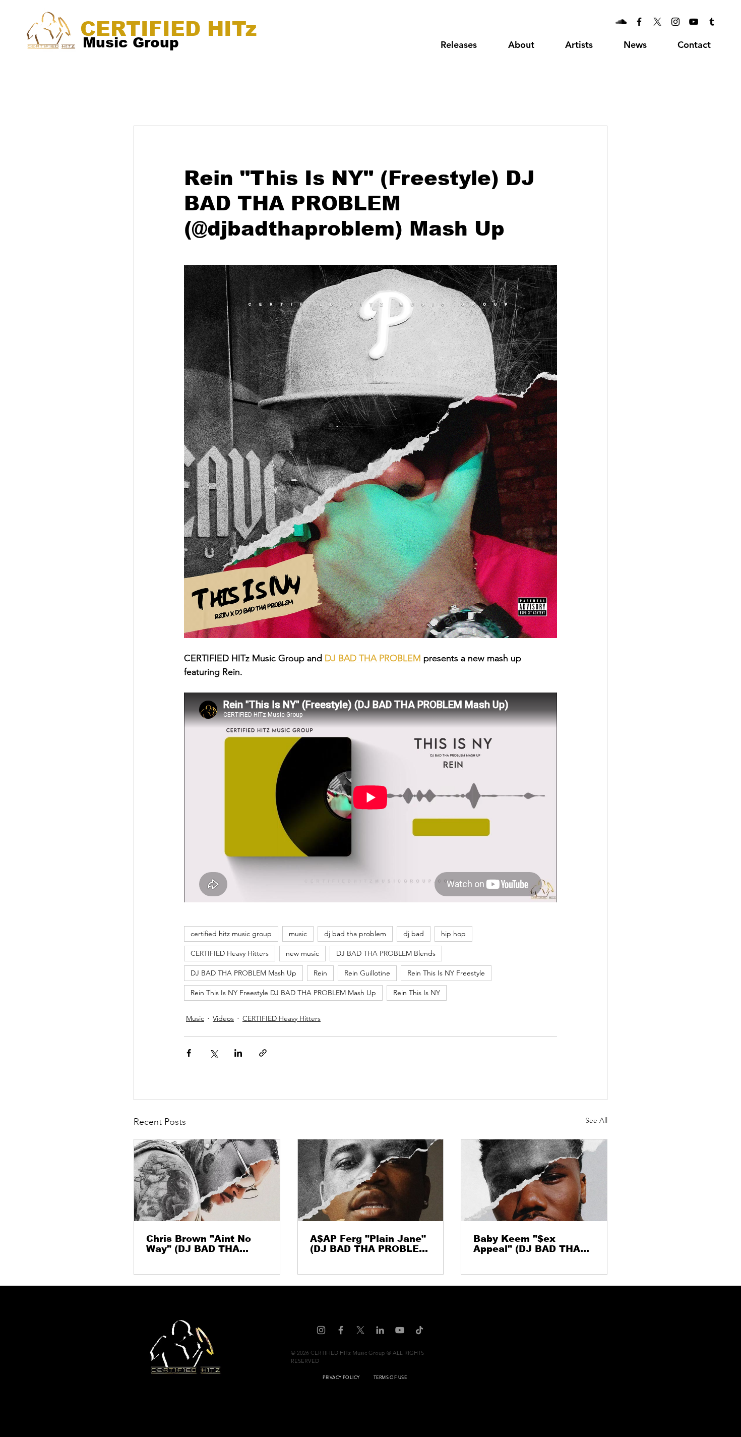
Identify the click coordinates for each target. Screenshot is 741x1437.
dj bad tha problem (355, 933)
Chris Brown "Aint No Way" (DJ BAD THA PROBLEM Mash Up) (198, 1244)
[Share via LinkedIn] (238, 1053)
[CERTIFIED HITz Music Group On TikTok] (419, 1330)
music (298, 933)
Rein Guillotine (367, 973)
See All (596, 1120)
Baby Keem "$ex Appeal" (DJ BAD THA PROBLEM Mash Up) (526, 1244)
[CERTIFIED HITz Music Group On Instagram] (675, 21)
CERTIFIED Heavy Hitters (230, 953)
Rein (320, 973)
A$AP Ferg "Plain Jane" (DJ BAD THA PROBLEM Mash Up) (368, 1244)
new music (302, 953)
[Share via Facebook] (189, 1053)
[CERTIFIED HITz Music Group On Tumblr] (711, 21)
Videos (223, 1018)
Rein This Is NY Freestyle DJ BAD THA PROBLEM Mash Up (283, 992)
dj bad (413, 933)
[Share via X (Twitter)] (213, 1053)
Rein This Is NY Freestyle (446, 973)
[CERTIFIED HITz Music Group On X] (657, 21)
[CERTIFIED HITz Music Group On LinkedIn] (380, 1330)
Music (195, 1018)
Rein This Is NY (416, 992)
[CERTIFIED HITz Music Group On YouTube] (693, 21)
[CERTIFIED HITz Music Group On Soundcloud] (621, 21)
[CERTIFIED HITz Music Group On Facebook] (639, 21)
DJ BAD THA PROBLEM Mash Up (243, 973)
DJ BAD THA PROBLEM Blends (386, 953)
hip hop (453, 933)
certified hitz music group (231, 933)
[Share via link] (263, 1053)
